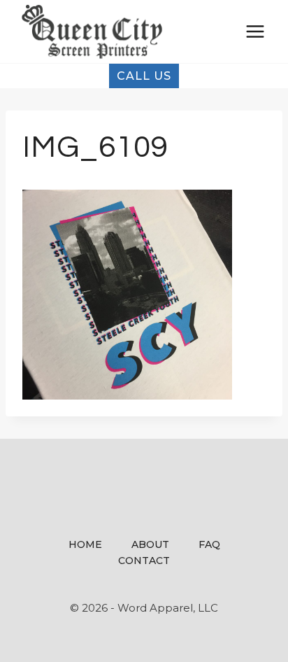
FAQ (209, 544)
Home (85, 544)
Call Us (144, 76)
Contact (144, 560)
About (150, 544)
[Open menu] (254, 31)
